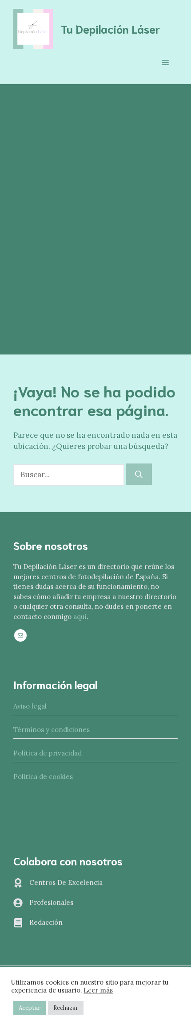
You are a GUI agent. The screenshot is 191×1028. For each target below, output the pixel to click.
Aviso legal (30, 706)
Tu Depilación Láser (110, 28)
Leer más (98, 990)
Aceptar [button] (29, 1008)
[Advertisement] (95, 184)
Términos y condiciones (51, 729)
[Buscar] (139, 474)
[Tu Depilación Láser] (33, 28)
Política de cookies (43, 776)
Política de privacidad (47, 753)
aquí (80, 616)
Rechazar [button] (65, 1008)
